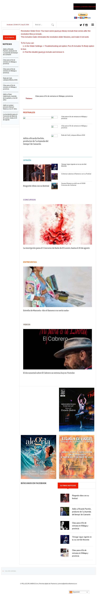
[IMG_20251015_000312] (76, 431)
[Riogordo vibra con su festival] (37, 172)
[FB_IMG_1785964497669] (38, 478)
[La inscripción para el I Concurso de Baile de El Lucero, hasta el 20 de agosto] (57, 224)
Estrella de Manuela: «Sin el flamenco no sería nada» (46, 310)
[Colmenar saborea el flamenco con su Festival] (54, 176)
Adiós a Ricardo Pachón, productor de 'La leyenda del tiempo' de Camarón (35, 141)
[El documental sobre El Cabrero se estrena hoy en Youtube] (57, 349)
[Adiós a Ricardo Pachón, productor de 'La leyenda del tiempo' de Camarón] (37, 125)
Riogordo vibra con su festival (36, 186)
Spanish (76, 592)
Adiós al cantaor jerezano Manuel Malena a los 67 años (10, 107)
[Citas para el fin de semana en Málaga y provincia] (54, 119)
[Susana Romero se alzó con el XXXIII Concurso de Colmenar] (54, 186)
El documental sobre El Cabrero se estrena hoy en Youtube (49, 373)
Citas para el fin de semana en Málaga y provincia (54, 96)
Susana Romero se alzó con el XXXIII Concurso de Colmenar (73, 184)
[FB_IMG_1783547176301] (76, 478)
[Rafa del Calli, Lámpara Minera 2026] (54, 138)
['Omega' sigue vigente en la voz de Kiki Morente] (54, 167)
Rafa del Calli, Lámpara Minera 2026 (73, 135)
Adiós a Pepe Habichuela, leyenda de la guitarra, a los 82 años (10, 97)
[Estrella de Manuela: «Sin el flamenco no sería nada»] (57, 287)
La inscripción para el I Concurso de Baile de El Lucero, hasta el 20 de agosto (56, 248)
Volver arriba (10, 571)
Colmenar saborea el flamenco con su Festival (76, 174)
